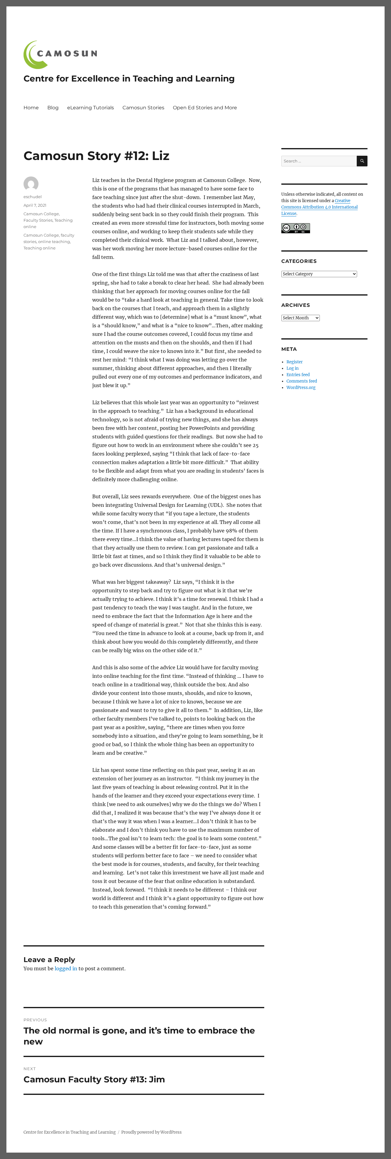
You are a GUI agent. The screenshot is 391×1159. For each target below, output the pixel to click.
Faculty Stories (38, 220)
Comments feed (302, 381)
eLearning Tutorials (90, 108)
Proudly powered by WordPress (151, 1132)
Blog (53, 108)
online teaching (54, 241)
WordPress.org (301, 387)
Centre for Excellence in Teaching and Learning (129, 78)
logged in (66, 968)
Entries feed (298, 374)
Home (31, 108)
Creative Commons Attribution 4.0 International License (319, 207)
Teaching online (40, 247)
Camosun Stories (143, 108)
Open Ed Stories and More (205, 108)
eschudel (33, 196)
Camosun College (41, 213)
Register (295, 362)
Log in (293, 368)
